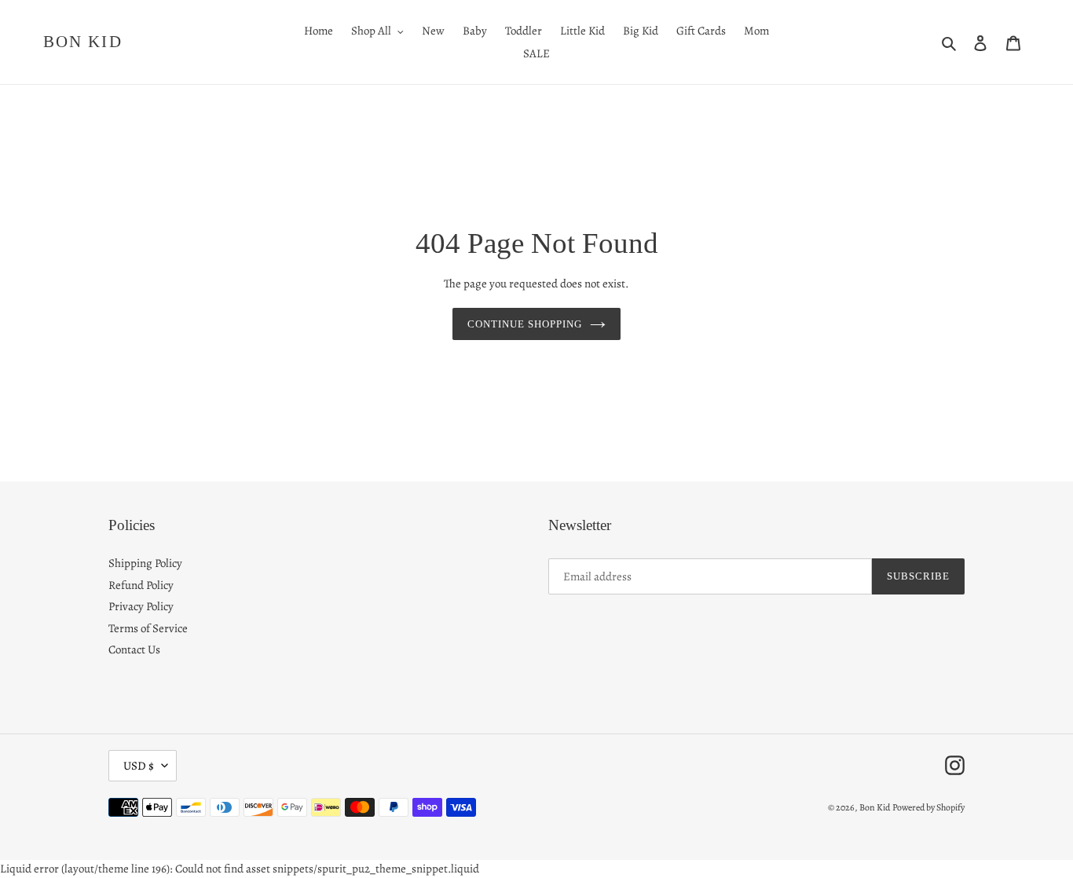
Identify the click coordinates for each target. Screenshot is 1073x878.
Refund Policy (141, 585)
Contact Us (134, 649)
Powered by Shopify (928, 807)
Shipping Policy (145, 563)
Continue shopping (525, 324)
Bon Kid (83, 41)
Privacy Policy (141, 606)
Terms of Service (148, 628)
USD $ (138, 766)
